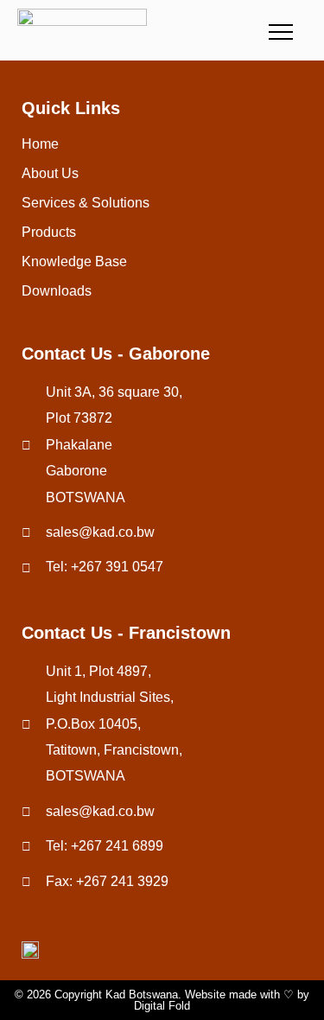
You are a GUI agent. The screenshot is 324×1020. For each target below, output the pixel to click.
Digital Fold (162, 1005)
